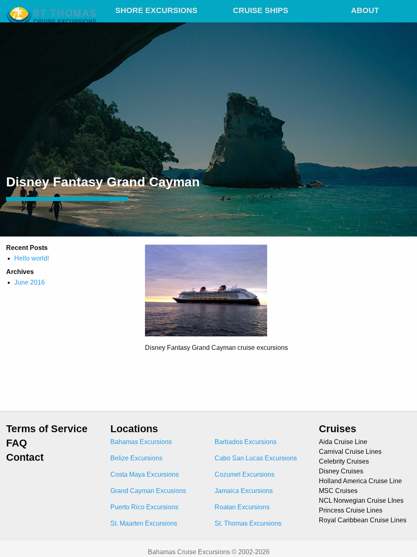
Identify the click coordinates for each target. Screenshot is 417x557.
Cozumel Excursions (244, 474)
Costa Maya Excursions (144, 474)
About (365, 10)
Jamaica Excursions (244, 490)
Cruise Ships (260, 10)
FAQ (16, 443)
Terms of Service (47, 429)
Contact (25, 457)
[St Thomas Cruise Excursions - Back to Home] (52, 9)
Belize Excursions (136, 458)
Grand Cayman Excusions (148, 490)
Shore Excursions (156, 10)
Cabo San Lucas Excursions (256, 458)
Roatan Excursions (242, 507)
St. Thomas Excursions (248, 523)
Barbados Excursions (246, 441)
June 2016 (29, 282)
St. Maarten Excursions (143, 523)
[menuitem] (156, 9)
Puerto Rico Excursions (144, 507)
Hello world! (31, 258)
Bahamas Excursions (141, 441)
